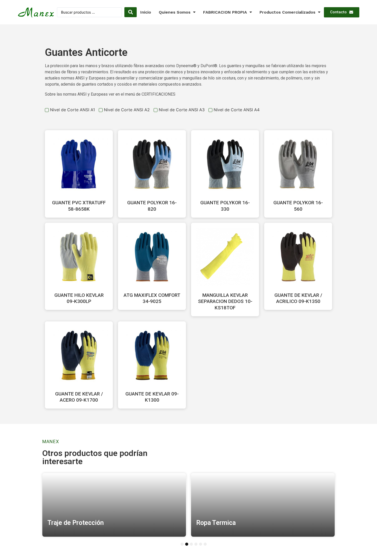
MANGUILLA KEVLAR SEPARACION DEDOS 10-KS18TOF (225, 301)
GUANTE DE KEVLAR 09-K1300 (152, 397)
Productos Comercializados (287, 12)
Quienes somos (175, 12)
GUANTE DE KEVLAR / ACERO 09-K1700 (79, 397)
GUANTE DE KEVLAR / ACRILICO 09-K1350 (298, 298)
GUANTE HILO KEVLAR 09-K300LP (79, 298)
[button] (341, 12)
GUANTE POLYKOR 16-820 (152, 206)
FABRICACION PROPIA (225, 12)
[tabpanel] (114, 505)
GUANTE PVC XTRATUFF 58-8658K (79, 206)
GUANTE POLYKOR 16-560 (298, 206)
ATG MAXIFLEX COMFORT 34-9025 (152, 298)
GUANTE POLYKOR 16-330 (225, 206)
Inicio (145, 12)
